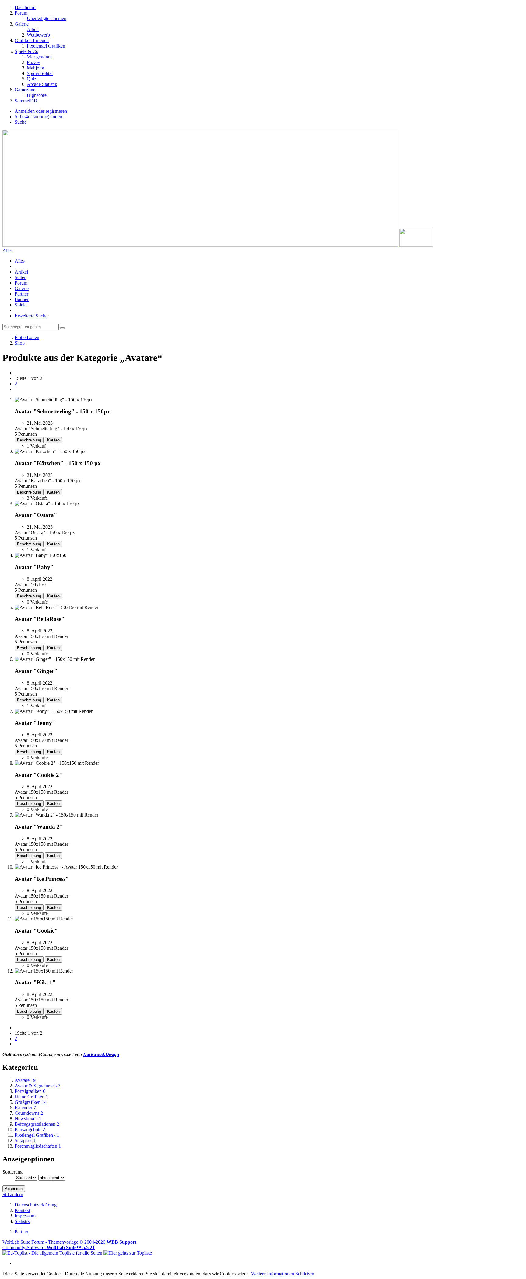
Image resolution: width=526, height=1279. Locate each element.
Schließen (304, 1273)
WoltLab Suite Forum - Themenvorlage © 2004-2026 (69, 1242)
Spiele (20, 304)
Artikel (21, 272)
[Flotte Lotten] (217, 245)
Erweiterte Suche (31, 315)
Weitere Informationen (272, 1273)
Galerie (22, 288)
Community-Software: (48, 1247)
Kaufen (53, 440)
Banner (22, 299)
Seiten (20, 277)
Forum (21, 282)
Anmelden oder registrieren (41, 111)
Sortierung (12, 1171)
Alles (20, 261)
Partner (21, 293)
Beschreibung (29, 440)
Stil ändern (12, 1194)
